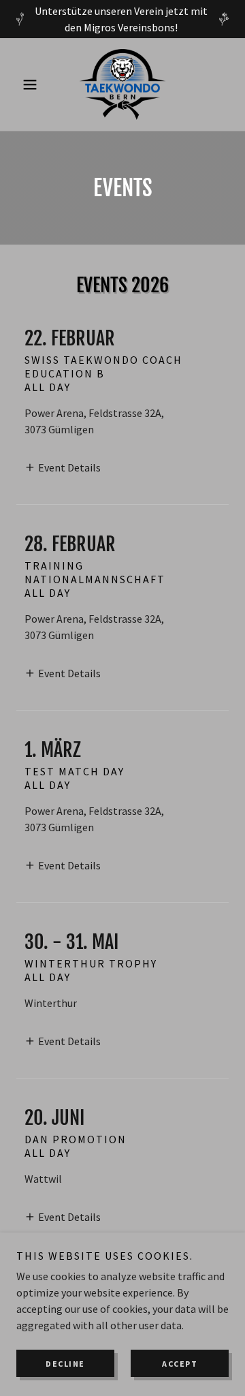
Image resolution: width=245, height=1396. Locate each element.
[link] (122, 84)
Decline (65, 1364)
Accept (179, 1364)
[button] (32, 84)
